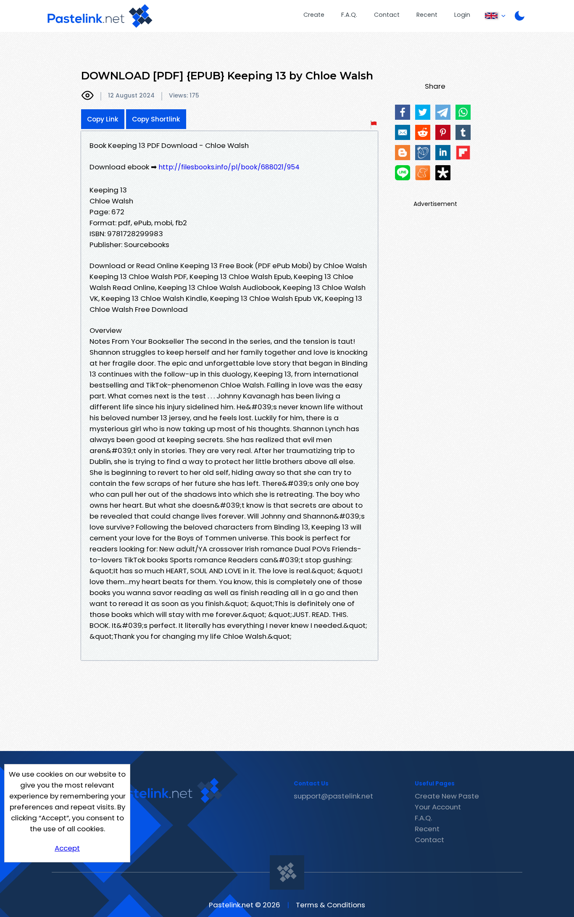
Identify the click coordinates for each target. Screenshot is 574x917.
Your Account (438, 807)
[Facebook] (402, 112)
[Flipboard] (463, 152)
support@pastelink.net (333, 796)
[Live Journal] (422, 152)
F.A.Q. (349, 15)
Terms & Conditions (330, 905)
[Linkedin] (442, 152)
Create (313, 15)
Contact (387, 15)
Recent (426, 15)
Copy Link (102, 119)
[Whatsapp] (463, 112)
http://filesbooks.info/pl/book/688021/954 (229, 167)
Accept (67, 848)
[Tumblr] (463, 132)
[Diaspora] (442, 172)
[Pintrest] (442, 132)
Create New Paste (447, 796)
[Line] (402, 172)
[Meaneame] (422, 172)
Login (462, 15)
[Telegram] (442, 112)
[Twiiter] (422, 112)
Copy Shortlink (156, 119)
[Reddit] (422, 132)
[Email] (402, 132)
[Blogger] (402, 152)
